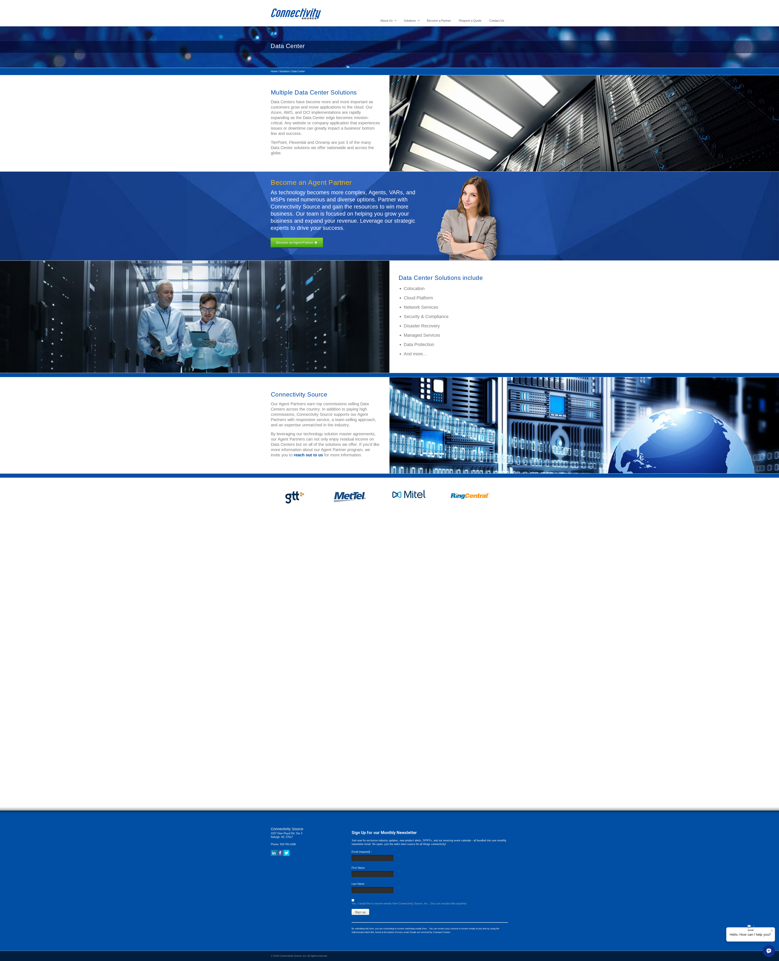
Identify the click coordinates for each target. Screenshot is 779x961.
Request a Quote (470, 20)
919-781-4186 (288, 844)
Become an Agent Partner (294, 242)
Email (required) (362, 851)
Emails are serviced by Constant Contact (430, 932)
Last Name (358, 883)
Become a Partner (439, 20)
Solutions (410, 20)
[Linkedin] (274, 853)
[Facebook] (280, 853)
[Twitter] (286, 853)
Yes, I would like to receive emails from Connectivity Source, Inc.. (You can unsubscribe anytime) (409, 903)
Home (274, 71)
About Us (386, 20)
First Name (358, 867)
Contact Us (496, 20)
